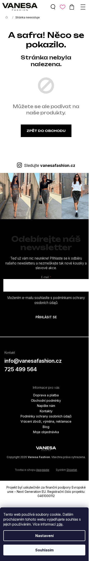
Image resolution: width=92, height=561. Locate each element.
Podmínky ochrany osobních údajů (46, 416)
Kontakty (46, 411)
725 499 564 (20, 369)
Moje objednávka (46, 432)
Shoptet (72, 470)
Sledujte (49, 165)
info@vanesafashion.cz (33, 361)
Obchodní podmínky (46, 400)
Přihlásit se (46, 317)
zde (59, 524)
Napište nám (46, 406)
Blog (46, 427)
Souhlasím (44, 550)
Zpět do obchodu (46, 131)
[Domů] (6, 17)
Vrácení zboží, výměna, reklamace (46, 421)
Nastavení (44, 535)
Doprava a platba (46, 395)
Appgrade (42, 470)
